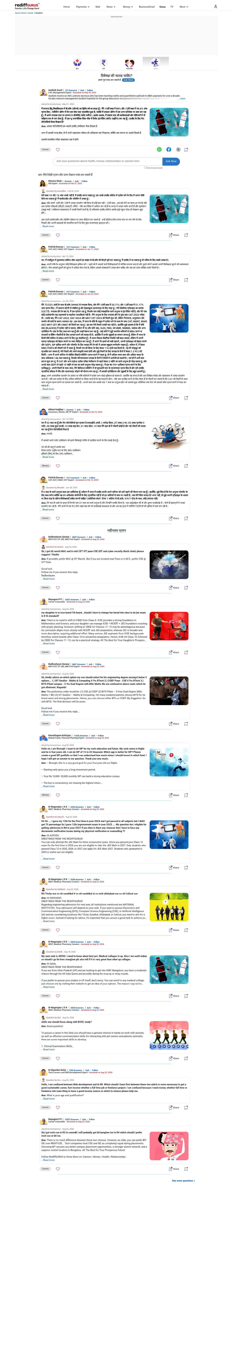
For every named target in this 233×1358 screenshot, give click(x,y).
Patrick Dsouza (55, 246)
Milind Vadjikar (56, 409)
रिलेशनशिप (129, 69)
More (182, 6)
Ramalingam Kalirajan (59, 735)
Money (126, 6)
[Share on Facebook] (169, 149)
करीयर (156, 69)
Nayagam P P (55, 599)
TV (171, 6)
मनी (103, 69)
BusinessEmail (147, 6)
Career (30, 13)
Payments (81, 6)
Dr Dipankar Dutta (57, 1070)
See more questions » (183, 1180)
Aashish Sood (55, 90)
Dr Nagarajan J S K (58, 806)
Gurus (162, 6)
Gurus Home (20, 13)
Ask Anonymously (154, 168)
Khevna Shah (55, 181)
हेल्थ (77, 69)
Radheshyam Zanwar (58, 537)
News (110, 6)
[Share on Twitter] (178, 149)
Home (66, 6)
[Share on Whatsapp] (159, 149)
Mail (98, 6)
